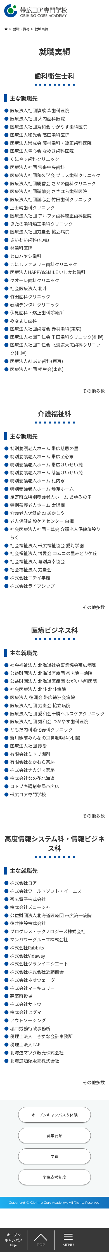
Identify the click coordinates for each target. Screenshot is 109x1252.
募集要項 (54, 1135)
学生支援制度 (54, 1177)
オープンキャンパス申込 (13, 1240)
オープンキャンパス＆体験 (54, 1115)
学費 (54, 1156)
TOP (41, 1244)
